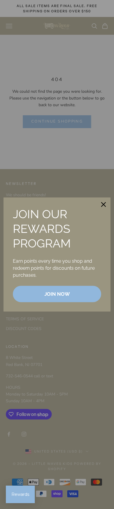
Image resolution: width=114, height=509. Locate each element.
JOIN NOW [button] (57, 294)
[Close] (103, 204)
